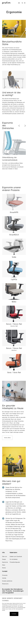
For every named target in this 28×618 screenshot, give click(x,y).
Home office (7, 437)
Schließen (14, 614)
